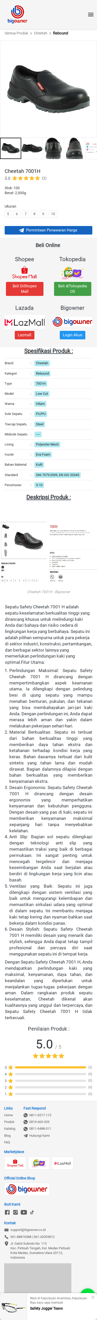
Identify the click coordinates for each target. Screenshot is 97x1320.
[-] (7, 1212)
